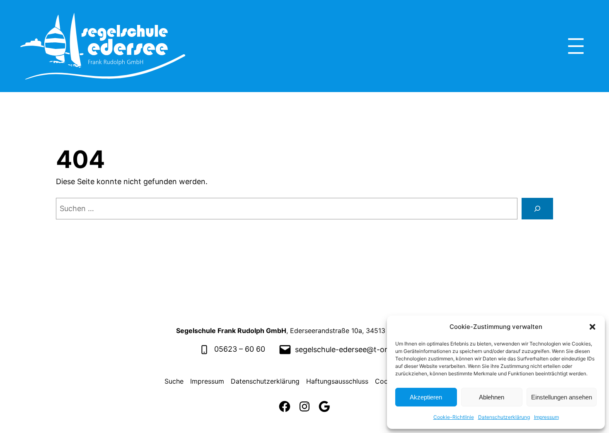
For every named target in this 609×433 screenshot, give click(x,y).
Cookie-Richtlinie (453, 417)
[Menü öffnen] (576, 46)
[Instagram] (304, 406)
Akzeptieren (426, 397)
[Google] (324, 406)
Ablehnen (491, 397)
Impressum (546, 417)
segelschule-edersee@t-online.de (353, 349)
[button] (592, 327)
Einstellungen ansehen (561, 397)
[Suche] (537, 208)
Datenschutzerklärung (504, 417)
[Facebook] (284, 406)
